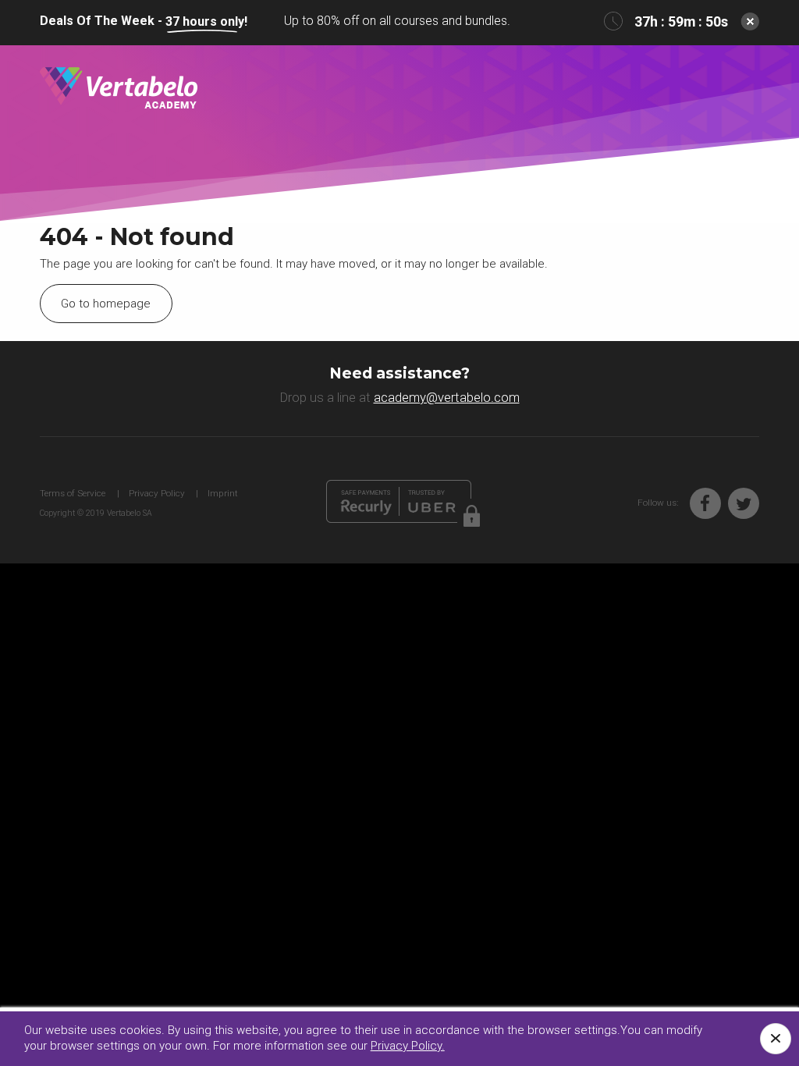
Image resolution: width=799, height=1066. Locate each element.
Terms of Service (72, 493)
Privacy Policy (157, 493)
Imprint (223, 493)
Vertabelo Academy (118, 88)
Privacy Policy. (408, 1046)
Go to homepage (106, 304)
